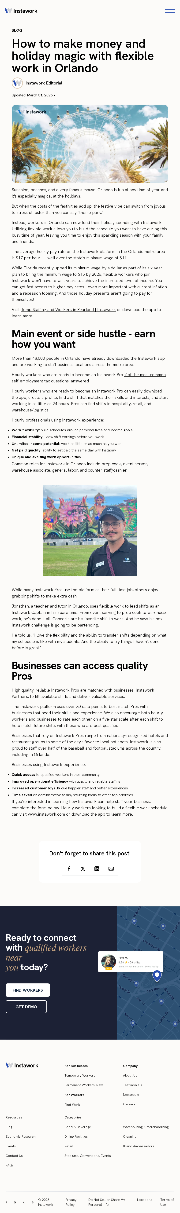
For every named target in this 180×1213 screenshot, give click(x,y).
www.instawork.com (46, 814)
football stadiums (109, 748)
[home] (21, 11)
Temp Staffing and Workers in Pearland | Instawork (68, 309)
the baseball (72, 748)
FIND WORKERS (28, 990)
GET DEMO (26, 1006)
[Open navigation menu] (170, 11)
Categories (72, 1117)
